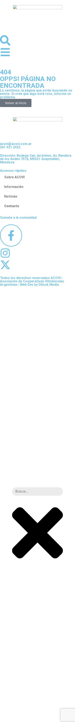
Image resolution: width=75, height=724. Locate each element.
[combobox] (37, 491)
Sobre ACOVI (14, 177)
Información (13, 187)
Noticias (10, 196)
